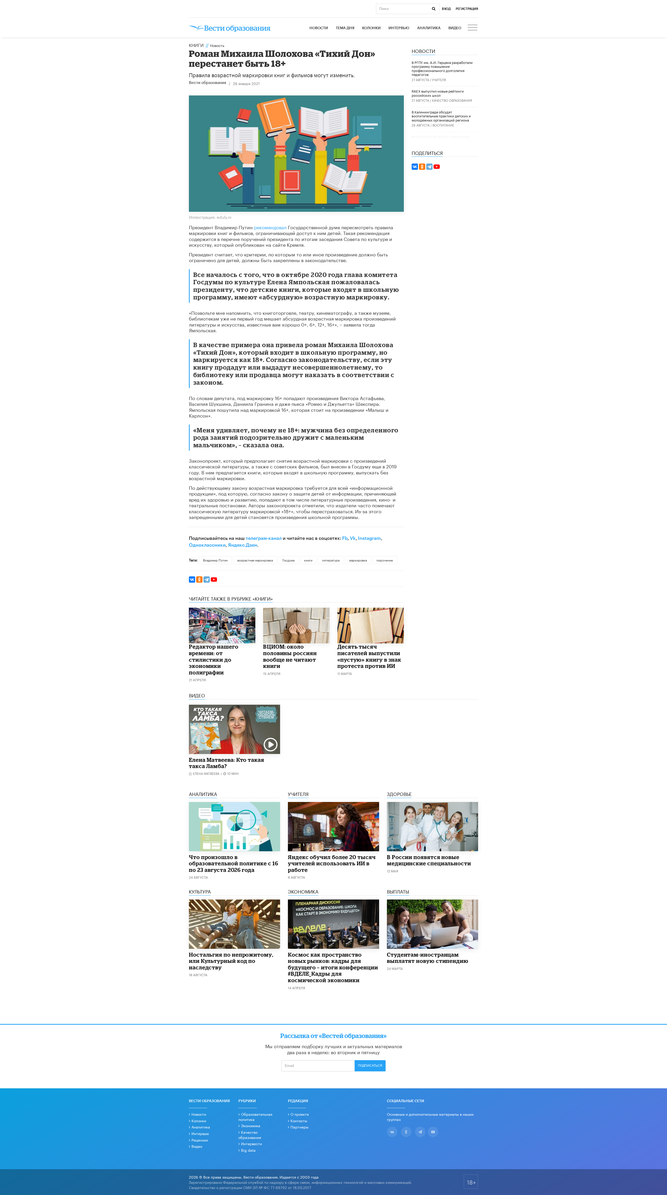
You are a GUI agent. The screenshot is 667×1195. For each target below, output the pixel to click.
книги (308, 559)
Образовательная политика (255, 1116)
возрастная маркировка (255, 559)
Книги (196, 44)
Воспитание (443, 124)
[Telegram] (206, 579)
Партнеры (299, 1127)
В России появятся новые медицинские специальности (429, 860)
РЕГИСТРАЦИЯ (467, 8)
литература (330, 559)
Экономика (250, 1125)
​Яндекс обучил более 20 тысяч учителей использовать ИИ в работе (332, 863)
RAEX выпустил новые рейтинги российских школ (438, 93)
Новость (217, 45)
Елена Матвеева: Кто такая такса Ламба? (226, 763)
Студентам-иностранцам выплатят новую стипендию (427, 957)
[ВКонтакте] (192, 579)
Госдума (288, 559)
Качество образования (452, 100)
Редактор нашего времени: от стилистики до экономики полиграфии (213, 659)
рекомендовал (270, 226)
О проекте (300, 1114)
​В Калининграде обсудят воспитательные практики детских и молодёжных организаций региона (441, 115)
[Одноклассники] (199, 579)
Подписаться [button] (370, 1065)
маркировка (358, 559)
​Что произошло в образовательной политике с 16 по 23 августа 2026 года (233, 863)
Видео (454, 28)
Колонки (371, 28)
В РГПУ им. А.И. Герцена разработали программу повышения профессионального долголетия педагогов (442, 68)
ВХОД (446, 8)
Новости (319, 28)
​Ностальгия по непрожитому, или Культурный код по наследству (231, 960)
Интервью (398, 28)
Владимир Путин (215, 559)
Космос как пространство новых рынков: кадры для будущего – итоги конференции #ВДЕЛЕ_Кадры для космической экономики (333, 967)
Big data (248, 1150)
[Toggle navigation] (473, 28)
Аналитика (429, 28)
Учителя (439, 79)
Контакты (299, 1120)
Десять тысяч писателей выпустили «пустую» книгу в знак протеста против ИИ (369, 656)
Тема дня (345, 28)
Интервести (251, 1143)
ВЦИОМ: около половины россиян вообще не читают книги (290, 656)
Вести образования (207, 83)
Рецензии (200, 1140)
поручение (384, 559)
